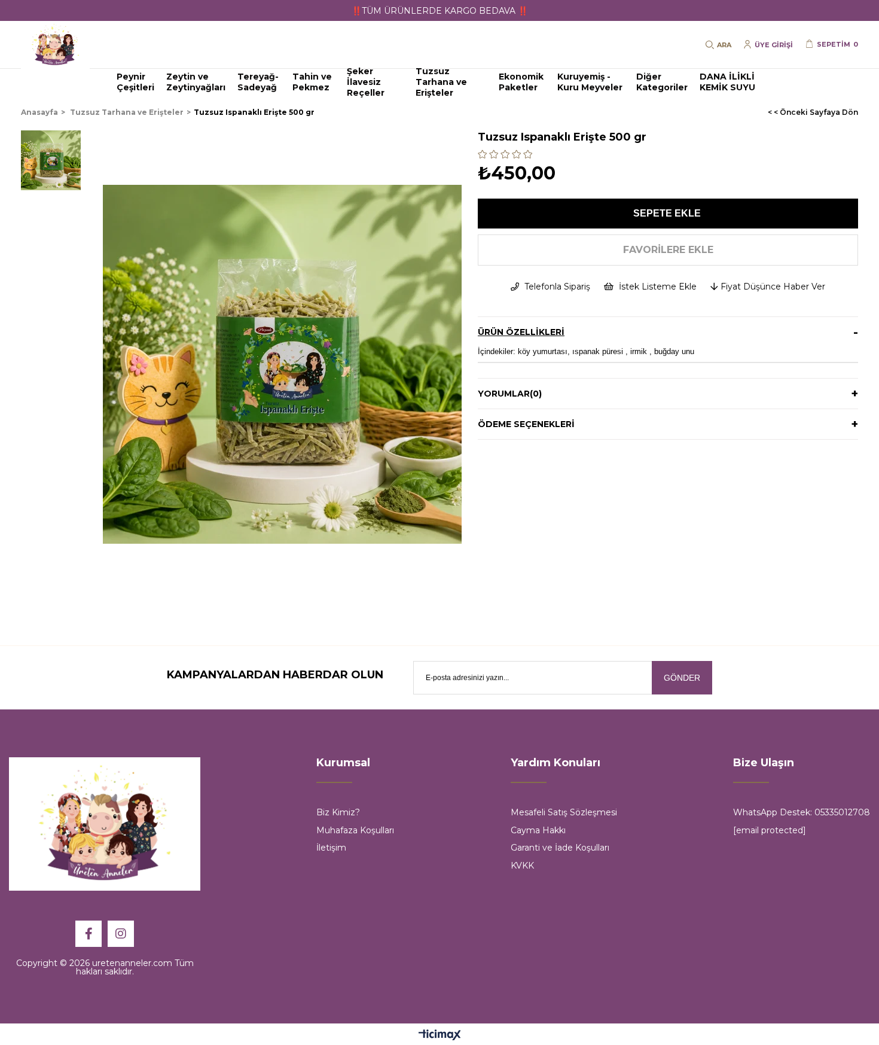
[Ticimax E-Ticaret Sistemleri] (440, 1035)
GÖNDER (682, 678)
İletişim (331, 847)
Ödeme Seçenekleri (526, 424)
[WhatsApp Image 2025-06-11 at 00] (104, 824)
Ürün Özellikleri (521, 332)
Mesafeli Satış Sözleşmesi (564, 812)
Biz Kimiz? (338, 812)
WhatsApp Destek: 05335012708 (801, 812)
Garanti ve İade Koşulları (560, 847)
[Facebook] (88, 934)
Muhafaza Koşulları (355, 830)
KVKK (522, 865)
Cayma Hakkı (538, 830)
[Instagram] (121, 934)
